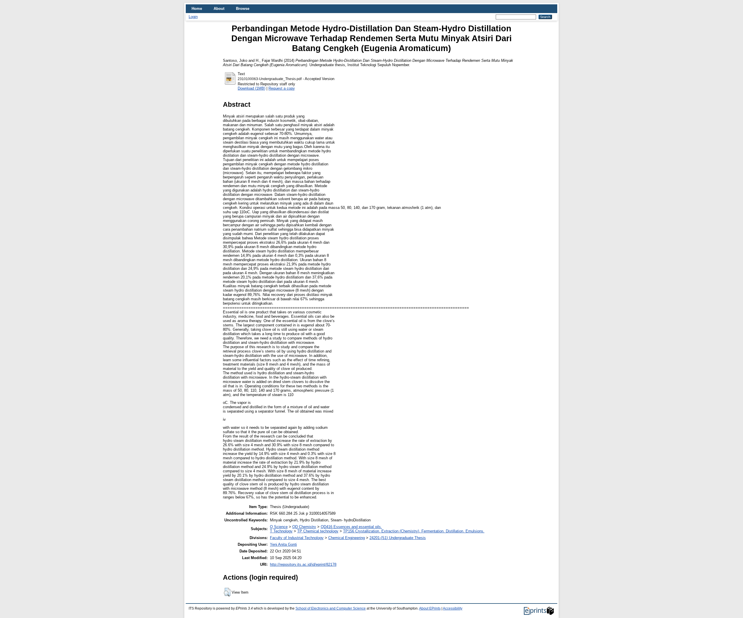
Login (193, 17)
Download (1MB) (251, 88)
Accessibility (452, 608)
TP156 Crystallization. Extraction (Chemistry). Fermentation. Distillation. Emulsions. (413, 531)
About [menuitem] (219, 8)
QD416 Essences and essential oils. (351, 527)
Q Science (279, 527)
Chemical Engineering (346, 538)
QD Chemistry (304, 527)
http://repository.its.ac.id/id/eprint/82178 (303, 564)
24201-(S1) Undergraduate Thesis (397, 538)
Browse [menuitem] (242, 8)
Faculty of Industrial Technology (297, 538)
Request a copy (281, 88)
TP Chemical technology (317, 531)
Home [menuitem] (197, 8)
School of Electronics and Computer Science (330, 608)
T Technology (281, 531)
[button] (227, 592)
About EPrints (430, 608)
